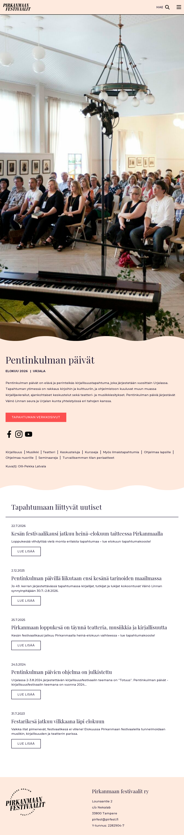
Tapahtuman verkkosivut (36, 417)
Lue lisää (26, 551)
